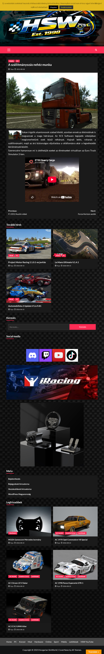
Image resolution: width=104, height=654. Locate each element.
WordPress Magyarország (19, 494)
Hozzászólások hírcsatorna (19, 489)
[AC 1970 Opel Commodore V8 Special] (75, 521)
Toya (12, 69)
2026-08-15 (20, 266)
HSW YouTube (87, 642)
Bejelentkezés (14, 479)
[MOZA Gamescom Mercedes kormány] (28, 521)
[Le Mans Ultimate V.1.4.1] (75, 244)
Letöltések (81, 533)
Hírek (11, 255)
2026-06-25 (20, 309)
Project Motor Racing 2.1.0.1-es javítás (27, 262)
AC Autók (59, 533)
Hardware (12, 533)
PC (17, 61)
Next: (87, 212)
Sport (56, 642)
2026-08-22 (20, 543)
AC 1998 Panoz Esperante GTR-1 (69, 583)
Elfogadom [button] (53, 7)
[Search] (96, 50)
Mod (30, 642)
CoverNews (64, 650)
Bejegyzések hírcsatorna (18, 484)
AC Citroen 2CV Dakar (18, 583)
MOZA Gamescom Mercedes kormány (24, 539)
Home (9, 642)
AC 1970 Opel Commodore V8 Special (71, 539)
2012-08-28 (21, 69)
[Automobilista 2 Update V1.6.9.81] (28, 288)
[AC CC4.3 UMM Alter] (28, 608)
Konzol (22, 642)
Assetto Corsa (70, 533)
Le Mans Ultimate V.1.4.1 (67, 262)
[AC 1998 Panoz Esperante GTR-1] (75, 565)
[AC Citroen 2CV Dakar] (28, 565)
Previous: (17, 212)
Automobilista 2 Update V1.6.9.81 (24, 306)
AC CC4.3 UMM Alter (17, 626)
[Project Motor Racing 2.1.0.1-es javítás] (28, 244)
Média (11, 61)
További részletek (66, 7)
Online (48, 642)
